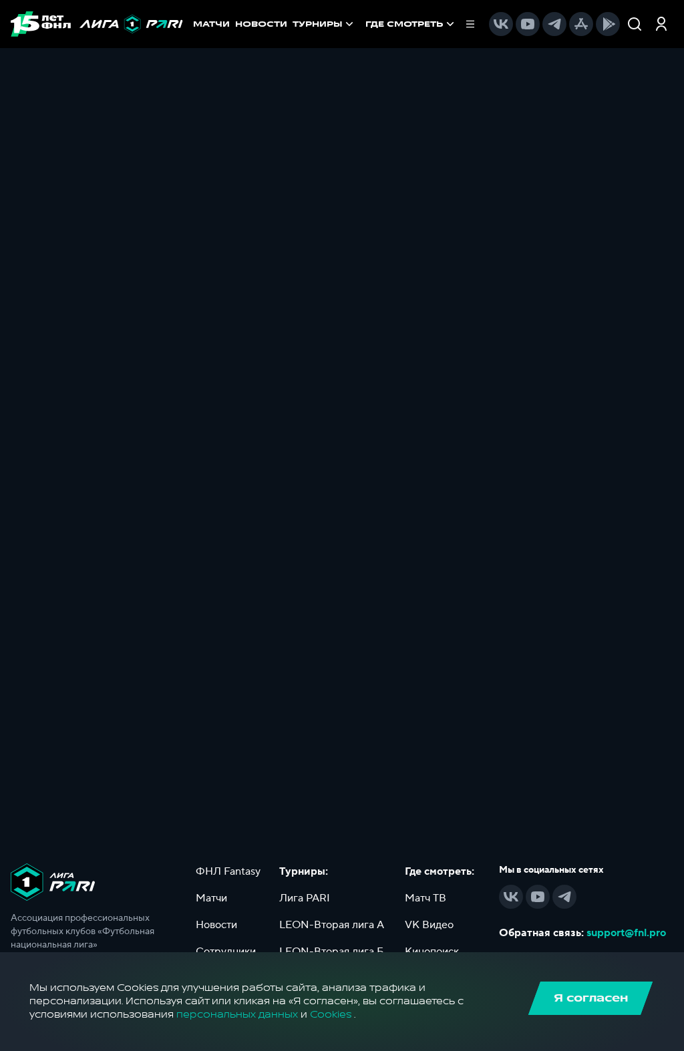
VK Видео (429, 924)
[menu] (420, 24)
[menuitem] (411, 24)
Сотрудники (226, 951)
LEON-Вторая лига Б (331, 951)
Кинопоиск (432, 951)
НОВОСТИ (261, 24)
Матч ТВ (425, 898)
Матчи (211, 898)
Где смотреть (404, 24)
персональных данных (237, 1014)
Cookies (330, 1014)
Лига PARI (304, 898)
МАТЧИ (211, 24)
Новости (216, 924)
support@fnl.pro (626, 932)
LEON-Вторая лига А (331, 924)
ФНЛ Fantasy (228, 871)
